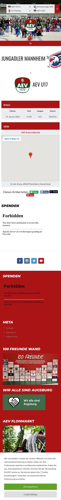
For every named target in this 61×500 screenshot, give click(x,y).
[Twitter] (34, 261)
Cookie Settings (30, 494)
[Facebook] (20, 261)
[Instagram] (27, 261)
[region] (30, 476)
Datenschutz (11, 336)
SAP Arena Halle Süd (30, 132)
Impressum (11, 332)
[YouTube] (41, 261)
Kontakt (9, 328)
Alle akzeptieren (30, 486)
